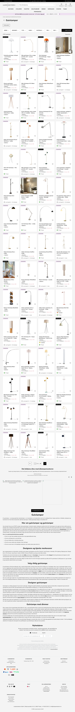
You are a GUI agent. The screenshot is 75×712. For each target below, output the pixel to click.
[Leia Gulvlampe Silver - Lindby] (28, 219)
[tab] (6, 30)
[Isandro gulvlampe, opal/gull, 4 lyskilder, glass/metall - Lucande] (64, 106)
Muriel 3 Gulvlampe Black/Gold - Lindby (11, 308)
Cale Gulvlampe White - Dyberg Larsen (44, 451)
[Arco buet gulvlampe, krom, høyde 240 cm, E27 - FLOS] (46, 219)
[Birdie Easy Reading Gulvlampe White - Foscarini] (64, 389)
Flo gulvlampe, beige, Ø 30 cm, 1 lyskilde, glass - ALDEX (64, 196)
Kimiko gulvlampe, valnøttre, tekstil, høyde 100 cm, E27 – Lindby (28, 395)
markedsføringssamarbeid (64, 691)
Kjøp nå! (42, 14)
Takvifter (26, 9)
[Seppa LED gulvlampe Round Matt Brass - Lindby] (11, 134)
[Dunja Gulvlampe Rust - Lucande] (11, 190)
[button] (17, 52)
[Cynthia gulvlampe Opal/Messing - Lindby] (64, 219)
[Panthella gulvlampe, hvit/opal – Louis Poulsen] (11, 50)
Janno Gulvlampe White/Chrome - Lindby (62, 367)
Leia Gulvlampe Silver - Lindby (28, 223)
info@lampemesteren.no (11, 662)
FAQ (11, 663)
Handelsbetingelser (46, 688)
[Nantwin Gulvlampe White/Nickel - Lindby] (46, 361)
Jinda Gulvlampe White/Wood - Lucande (46, 84)
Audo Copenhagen (11, 696)
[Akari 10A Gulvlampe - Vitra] (11, 162)
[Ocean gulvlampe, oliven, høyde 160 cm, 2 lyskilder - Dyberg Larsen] (28, 106)
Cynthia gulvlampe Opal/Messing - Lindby (62, 224)
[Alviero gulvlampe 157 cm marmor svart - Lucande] (28, 303)
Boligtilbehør (11, 700)
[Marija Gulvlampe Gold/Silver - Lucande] (64, 50)
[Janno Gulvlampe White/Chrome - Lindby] (64, 361)
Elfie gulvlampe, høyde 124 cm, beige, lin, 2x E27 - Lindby (64, 280)
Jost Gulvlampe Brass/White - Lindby (46, 252)
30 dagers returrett (64, 662)
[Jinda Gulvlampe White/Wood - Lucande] (46, 78)
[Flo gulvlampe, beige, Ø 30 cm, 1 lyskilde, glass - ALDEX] (64, 190)
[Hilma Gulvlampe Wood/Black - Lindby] (28, 446)
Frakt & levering (46, 661)
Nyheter (58, 9)
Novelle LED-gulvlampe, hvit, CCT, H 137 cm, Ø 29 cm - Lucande (63, 252)
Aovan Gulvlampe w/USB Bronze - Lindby (27, 196)
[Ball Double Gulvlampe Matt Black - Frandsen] (11, 389)
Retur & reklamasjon (46, 662)
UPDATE (51, 14)
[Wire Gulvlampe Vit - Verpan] (28, 332)
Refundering (46, 663)
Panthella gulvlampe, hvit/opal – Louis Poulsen (11, 56)
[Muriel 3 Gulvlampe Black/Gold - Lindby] (11, 303)
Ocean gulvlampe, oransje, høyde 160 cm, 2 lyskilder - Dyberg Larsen (27, 140)
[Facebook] (7, 686)
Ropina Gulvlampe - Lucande (45, 279)
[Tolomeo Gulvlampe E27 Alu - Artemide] (46, 106)
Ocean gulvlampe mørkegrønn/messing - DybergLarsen (44, 168)
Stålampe (6, 25)
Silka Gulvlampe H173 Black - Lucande (28, 84)
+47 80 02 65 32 (11, 661)
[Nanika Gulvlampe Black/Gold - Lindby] (11, 418)
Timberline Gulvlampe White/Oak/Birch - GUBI (62, 423)
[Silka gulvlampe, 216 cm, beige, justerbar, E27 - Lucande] (28, 50)
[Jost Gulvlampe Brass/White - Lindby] (46, 247)
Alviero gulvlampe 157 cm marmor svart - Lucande (27, 308)
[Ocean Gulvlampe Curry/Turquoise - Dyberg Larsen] (46, 389)
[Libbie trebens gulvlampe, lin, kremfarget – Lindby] (46, 303)
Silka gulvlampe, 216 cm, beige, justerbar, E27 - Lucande (28, 56)
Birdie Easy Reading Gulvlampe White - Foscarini (64, 395)
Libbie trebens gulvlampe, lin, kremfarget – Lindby (45, 308)
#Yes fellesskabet (64, 686)
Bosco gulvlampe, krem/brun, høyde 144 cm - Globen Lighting (28, 367)
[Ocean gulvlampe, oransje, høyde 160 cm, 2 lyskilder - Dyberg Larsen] (28, 134)
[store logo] (9, 4)
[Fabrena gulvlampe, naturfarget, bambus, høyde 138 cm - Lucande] (11, 78)
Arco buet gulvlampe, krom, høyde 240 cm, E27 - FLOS (45, 224)
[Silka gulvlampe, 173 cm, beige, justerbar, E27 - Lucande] (28, 162)
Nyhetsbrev (64, 661)
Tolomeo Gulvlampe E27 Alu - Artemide (46, 112)
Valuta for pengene (11, 699)
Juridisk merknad (46, 687)
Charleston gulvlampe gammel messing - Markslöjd (46, 196)
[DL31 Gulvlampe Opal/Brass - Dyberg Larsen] (46, 418)
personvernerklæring (54, 649)
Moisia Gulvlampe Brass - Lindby (9, 252)
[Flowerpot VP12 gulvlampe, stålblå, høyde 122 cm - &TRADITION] (64, 446)
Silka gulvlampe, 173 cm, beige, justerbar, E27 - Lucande (28, 168)
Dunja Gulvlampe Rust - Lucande (9, 196)
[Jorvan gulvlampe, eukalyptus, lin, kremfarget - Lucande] (64, 162)
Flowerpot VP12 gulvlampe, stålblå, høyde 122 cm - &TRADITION (63, 451)
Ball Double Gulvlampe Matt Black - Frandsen (10, 395)
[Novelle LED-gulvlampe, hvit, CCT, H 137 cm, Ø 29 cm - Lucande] (64, 247)
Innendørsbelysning (13, 16)
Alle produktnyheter (11, 701)
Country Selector (46, 691)
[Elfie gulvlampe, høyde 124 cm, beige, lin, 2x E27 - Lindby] (64, 274)
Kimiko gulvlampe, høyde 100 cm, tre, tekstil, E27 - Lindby (10, 337)
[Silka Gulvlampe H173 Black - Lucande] (28, 78)
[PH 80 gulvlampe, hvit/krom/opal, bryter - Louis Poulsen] (64, 134)
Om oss (46, 686)
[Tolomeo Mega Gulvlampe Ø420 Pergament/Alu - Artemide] (64, 332)
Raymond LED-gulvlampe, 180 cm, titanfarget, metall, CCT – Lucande (28, 423)
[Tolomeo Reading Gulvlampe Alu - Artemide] (46, 134)
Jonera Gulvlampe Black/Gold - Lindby (11, 224)
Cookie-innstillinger (64, 687)
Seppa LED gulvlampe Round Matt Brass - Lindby (10, 140)
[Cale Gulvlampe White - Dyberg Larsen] (46, 446)
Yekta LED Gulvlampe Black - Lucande (63, 84)
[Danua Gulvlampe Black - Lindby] (11, 361)
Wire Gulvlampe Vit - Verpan (28, 336)
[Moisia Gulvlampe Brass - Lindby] (11, 247)
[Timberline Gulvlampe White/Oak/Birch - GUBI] (64, 418)
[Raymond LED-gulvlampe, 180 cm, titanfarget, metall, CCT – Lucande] (28, 418)
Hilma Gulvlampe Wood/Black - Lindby (28, 451)
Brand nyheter (64, 688)
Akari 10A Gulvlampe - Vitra (10, 167)
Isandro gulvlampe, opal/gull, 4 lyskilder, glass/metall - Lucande (64, 112)
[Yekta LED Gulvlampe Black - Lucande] (64, 78)
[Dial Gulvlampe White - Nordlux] (11, 274)
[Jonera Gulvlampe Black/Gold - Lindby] (11, 219)
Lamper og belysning (6, 16)
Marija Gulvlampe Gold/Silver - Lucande (64, 56)
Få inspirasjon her (36, 510)
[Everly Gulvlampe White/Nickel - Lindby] (28, 274)
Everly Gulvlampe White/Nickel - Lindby (28, 280)
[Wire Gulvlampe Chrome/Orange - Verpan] (46, 50)
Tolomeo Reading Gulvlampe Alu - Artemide (45, 140)
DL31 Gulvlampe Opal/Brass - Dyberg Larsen (46, 423)
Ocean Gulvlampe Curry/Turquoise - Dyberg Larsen (45, 395)
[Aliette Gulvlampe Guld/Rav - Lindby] (28, 247)
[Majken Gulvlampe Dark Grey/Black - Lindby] (11, 446)
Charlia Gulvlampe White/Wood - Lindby (9, 112)
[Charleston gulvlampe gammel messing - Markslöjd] (46, 190)
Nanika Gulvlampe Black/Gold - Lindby (11, 423)
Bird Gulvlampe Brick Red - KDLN (63, 308)
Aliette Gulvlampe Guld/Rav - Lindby (28, 252)
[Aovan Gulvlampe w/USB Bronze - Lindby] (28, 190)
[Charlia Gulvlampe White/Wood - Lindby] (11, 106)
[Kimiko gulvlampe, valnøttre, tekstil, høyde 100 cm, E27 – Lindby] (28, 389)
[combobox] (37, 4)
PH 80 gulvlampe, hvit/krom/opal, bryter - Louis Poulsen (63, 140)
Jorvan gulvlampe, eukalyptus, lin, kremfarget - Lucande (64, 168)
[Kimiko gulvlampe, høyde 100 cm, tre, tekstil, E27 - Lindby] (11, 332)
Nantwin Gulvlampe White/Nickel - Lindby (44, 367)
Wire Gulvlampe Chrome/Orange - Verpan (45, 56)
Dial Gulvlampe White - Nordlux (9, 280)
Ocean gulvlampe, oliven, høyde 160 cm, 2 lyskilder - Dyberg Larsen (28, 112)
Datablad (60, 312)
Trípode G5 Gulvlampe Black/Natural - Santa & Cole (45, 337)
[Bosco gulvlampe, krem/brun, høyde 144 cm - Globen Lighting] (28, 361)
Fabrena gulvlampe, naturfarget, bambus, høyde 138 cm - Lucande (10, 84)
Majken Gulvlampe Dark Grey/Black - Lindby (9, 451)
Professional (37, 11)
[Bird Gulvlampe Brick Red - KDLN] (64, 303)
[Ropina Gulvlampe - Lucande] (46, 274)
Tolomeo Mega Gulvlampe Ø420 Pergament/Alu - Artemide (63, 337)
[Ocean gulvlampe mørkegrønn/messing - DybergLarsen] (46, 162)
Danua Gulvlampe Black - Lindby (9, 367)
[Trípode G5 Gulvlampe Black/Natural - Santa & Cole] (46, 332)
